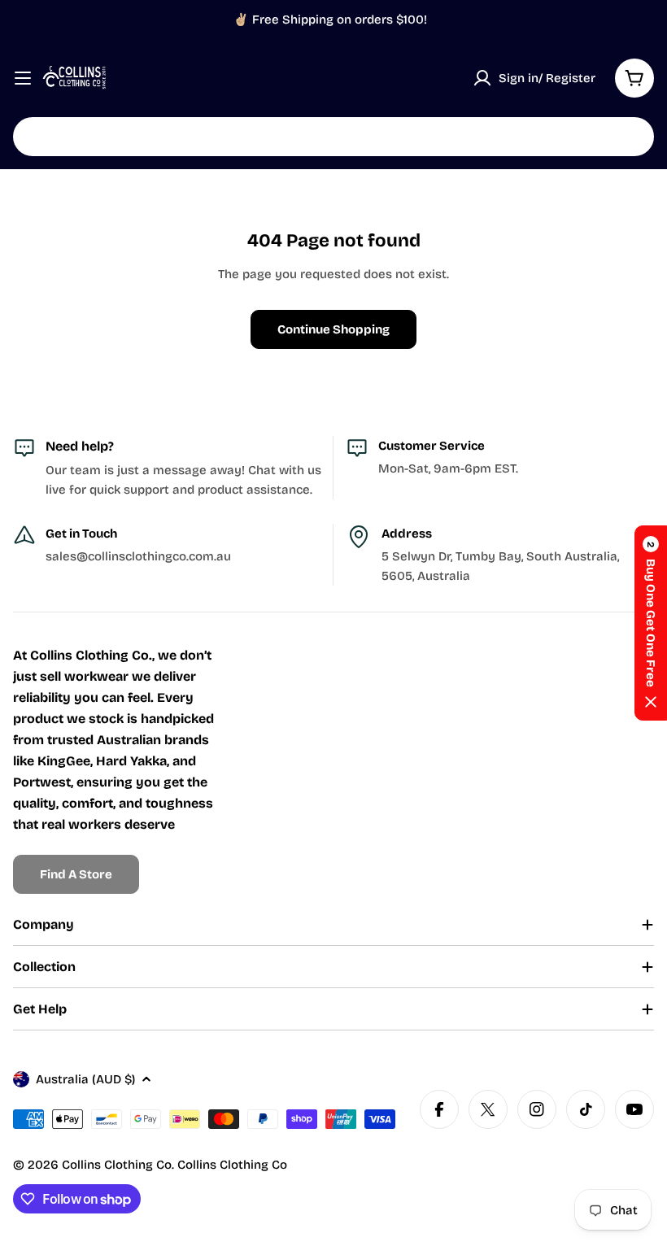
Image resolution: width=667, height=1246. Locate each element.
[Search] (631, 136)
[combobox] (333, 136)
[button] (650, 623)
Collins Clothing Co (117, 1164)
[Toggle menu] (23, 78)
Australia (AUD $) (85, 1079)
